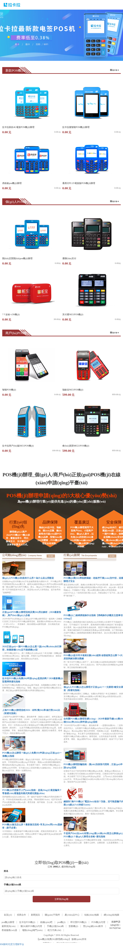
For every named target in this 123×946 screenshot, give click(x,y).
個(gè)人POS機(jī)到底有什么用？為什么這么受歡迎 (28, 578)
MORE (50, 556)
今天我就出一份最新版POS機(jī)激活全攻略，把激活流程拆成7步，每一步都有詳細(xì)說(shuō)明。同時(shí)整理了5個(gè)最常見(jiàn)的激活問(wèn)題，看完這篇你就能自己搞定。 (32, 834)
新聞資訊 (35, 915)
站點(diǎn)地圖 (91, 915)
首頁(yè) (8, 915)
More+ (114, 70)
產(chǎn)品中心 (72, 915)
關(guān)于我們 (52, 915)
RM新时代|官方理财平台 (12, 944)
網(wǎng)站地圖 (111, 915)
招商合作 (21, 915)
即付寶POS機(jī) (78, 922)
